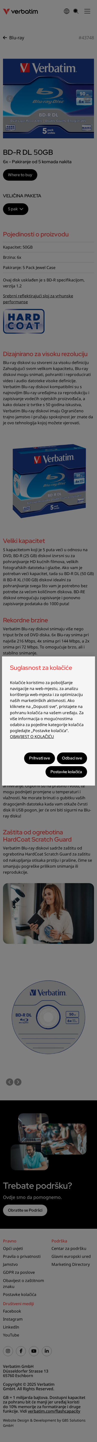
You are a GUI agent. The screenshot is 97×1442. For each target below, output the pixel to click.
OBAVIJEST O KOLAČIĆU (32, 736)
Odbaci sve (72, 758)
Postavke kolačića (66, 771)
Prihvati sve (39, 758)
